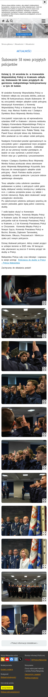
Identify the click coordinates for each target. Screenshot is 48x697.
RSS (3, 659)
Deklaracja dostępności (8, 677)
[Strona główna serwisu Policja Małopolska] (3, 20)
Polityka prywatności (31, 677)
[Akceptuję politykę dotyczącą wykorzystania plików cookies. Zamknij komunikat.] (45, 2)
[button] (43, 21)
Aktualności (19, 44)
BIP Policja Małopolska (39, 660)
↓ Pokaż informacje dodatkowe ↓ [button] (24, 643)
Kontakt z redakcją (7, 669)
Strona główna (7, 44)
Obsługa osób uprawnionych (10, 692)
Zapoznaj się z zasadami (32, 674)
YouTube (7, 659)
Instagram (16, 659)
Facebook (12, 659)
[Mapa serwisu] (7, 20)
